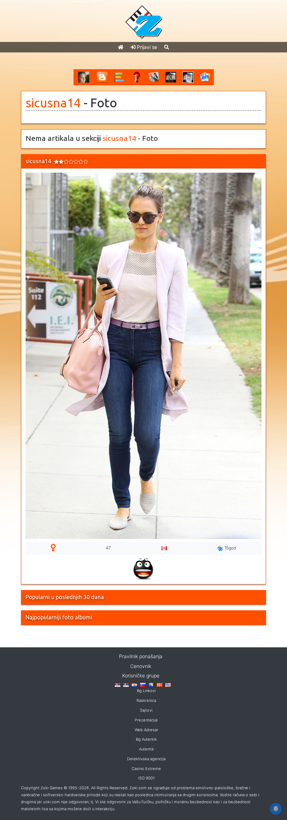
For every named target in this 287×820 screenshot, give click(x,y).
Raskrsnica (146, 700)
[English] (168, 684)
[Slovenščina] (143, 684)
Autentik (146, 749)
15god (230, 548)
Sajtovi (146, 710)
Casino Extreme (146, 768)
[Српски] (117, 684)
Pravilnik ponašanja (140, 656)
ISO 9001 (146, 778)
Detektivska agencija (146, 758)
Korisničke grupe (140, 675)
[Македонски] (159, 684)
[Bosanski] (151, 684)
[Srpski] (126, 684)
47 (108, 548)
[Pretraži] (166, 47)
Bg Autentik (146, 739)
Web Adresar (146, 729)
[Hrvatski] (134, 684)
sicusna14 (53, 103)
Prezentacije (146, 720)
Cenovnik (140, 666)
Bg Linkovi (146, 690)
